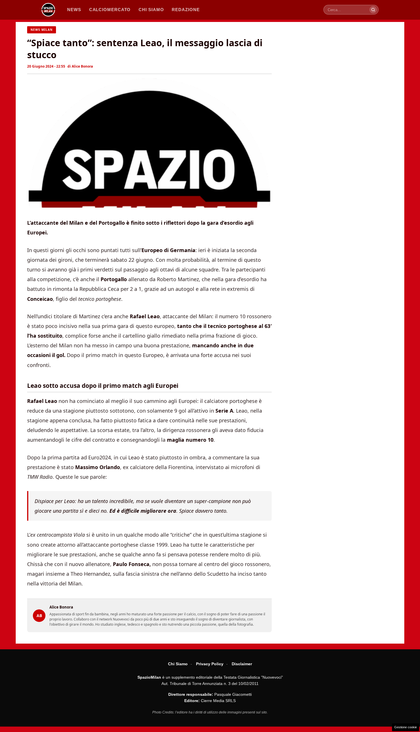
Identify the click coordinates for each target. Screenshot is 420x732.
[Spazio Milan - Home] (48, 10)
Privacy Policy (209, 664)
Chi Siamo (178, 664)
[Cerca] (373, 9)
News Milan (42, 30)
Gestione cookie (405, 727)
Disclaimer (242, 664)
